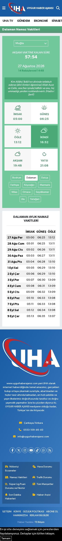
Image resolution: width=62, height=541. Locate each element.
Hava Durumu (44, 466)
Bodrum (16, 177)
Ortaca (26, 192)
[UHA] (30, 8)
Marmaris (45, 185)
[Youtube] (31, 450)
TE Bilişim (39, 522)
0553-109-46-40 (33, 430)
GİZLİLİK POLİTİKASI (33, 511)
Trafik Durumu (44, 477)
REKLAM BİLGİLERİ (39, 515)
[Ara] (58, 8)
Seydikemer (42, 192)
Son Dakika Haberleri (13, 496)
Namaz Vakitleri (18, 477)
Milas (14, 192)
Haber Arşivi (43, 494)
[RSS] (50, 450)
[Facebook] (12, 450)
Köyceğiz (29, 185)
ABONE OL (52, 511)
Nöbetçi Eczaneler (12, 468)
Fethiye (15, 185)
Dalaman (31, 177)
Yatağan (34, 199)
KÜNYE (17, 511)
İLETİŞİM (7, 511)
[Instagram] (25, 450)
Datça (44, 177)
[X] (19, 450)
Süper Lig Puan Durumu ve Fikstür (15, 486)
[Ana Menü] (4, 8)
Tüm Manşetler (45, 484)
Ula (23, 199)
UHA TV (8, 20)
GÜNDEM (23, 20)
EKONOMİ (41, 20)
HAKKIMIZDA (20, 515)
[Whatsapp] (43, 450)
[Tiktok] (37, 450)
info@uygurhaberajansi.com (33, 436)
